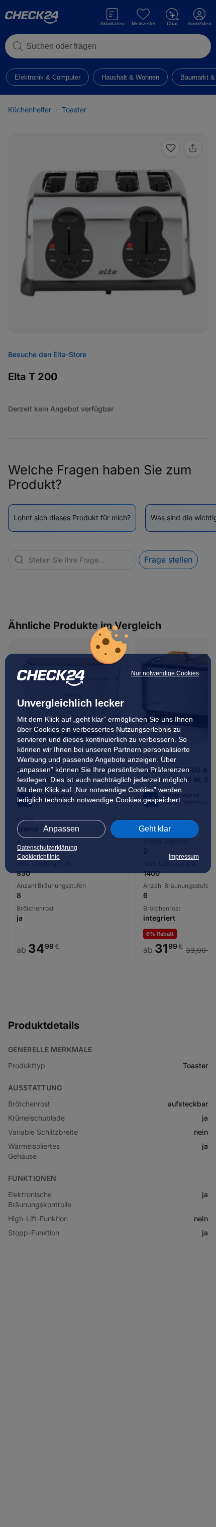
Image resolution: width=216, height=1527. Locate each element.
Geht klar (155, 828)
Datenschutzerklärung (47, 847)
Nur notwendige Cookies (165, 673)
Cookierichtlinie (38, 856)
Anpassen (61, 828)
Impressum (184, 856)
